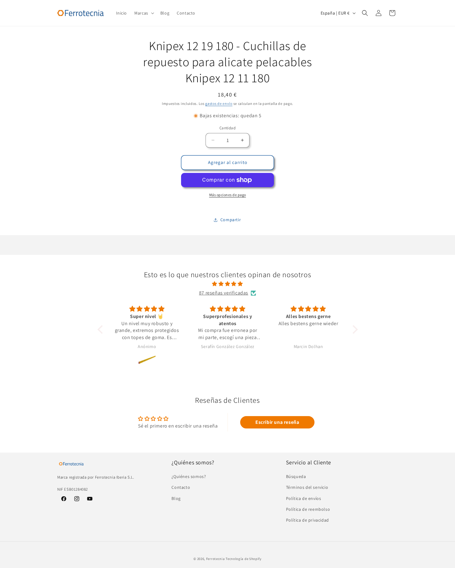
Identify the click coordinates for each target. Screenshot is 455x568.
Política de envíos (303, 498)
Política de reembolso (308, 509)
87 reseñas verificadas (223, 293)
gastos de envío (218, 103)
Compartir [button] (230, 219)
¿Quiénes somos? (188, 477)
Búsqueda (296, 477)
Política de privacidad (307, 520)
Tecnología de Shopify (244, 559)
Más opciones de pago (227, 194)
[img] (227, 284)
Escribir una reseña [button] (277, 422)
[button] (144, 12)
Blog (175, 498)
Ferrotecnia (215, 559)
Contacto (180, 487)
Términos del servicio (307, 487)
